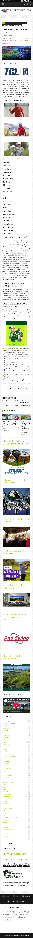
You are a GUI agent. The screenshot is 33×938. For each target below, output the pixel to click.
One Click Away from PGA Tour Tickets (14, 552)
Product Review (16, 806)
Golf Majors (16, 763)
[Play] (5, 711)
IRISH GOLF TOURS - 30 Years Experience (14, 657)
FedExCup (15, 742)
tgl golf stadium (21, 40)
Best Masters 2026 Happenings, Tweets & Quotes (6, 425)
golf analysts (16, 747)
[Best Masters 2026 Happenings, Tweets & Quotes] (7, 417)
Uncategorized (16, 827)
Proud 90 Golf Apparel (16, 808)
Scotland (16, 813)
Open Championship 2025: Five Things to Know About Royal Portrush (25, 426)
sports (16, 815)
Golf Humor (16, 761)
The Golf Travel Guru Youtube (16, 817)
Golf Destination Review (16, 756)
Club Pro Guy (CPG (7, 740)
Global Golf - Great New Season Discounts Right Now (16, 442)
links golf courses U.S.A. (16, 782)
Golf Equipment (16, 758)
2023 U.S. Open (16, 730)
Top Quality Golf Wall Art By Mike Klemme (15, 586)
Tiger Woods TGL (10, 43)
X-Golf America (16, 839)
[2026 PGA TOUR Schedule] (16, 417)
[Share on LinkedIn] (14, 388)
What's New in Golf (16, 25)
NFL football (16, 796)
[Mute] (25, 711)
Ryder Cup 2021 (16, 810)
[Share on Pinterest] (18, 388)
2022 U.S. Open (16, 725)
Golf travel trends (16, 775)
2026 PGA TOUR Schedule (15, 423)
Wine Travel (16, 836)
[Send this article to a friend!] (26, 388)
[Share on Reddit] (22, 388)
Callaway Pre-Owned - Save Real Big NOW (16, 481)
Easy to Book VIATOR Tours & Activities (16, 520)
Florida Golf (9, 23)
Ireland (16, 780)
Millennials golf (16, 791)
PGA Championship (16, 799)
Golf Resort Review (16, 768)
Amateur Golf (16, 732)
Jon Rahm (6, 37)
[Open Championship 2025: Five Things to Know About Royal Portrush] (26, 417)
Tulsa (16, 825)
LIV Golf (16, 784)
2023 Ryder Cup (16, 728)
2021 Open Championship (16, 723)
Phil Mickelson (16, 803)
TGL (18, 38)
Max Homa (19, 37)
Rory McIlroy (11, 38)
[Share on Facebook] (6, 388)
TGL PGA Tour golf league (19, 42)
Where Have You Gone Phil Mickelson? (12, 401)
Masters (16, 787)
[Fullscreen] (28, 711)
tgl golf (22, 38)
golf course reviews (16, 754)
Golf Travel (17, 23)
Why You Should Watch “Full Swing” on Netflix (18, 405)
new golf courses (16, 794)
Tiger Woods (6, 25)
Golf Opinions (16, 766)
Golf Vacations (16, 777)
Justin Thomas (13, 37)
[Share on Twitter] (10, 388)
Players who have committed (9, 159)
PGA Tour (23, 23)
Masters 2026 (16, 789)
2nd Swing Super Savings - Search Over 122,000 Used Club (15, 617)
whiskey (16, 834)
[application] (16, 705)
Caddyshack (16, 737)
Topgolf (16, 822)
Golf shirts (16, 770)
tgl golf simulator (11, 40)
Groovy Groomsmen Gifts (14, 853)
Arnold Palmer (16, 735)
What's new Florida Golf (16, 829)
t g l (16, 38)
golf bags (16, 749)
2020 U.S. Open (16, 721)
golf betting (16, 751)
